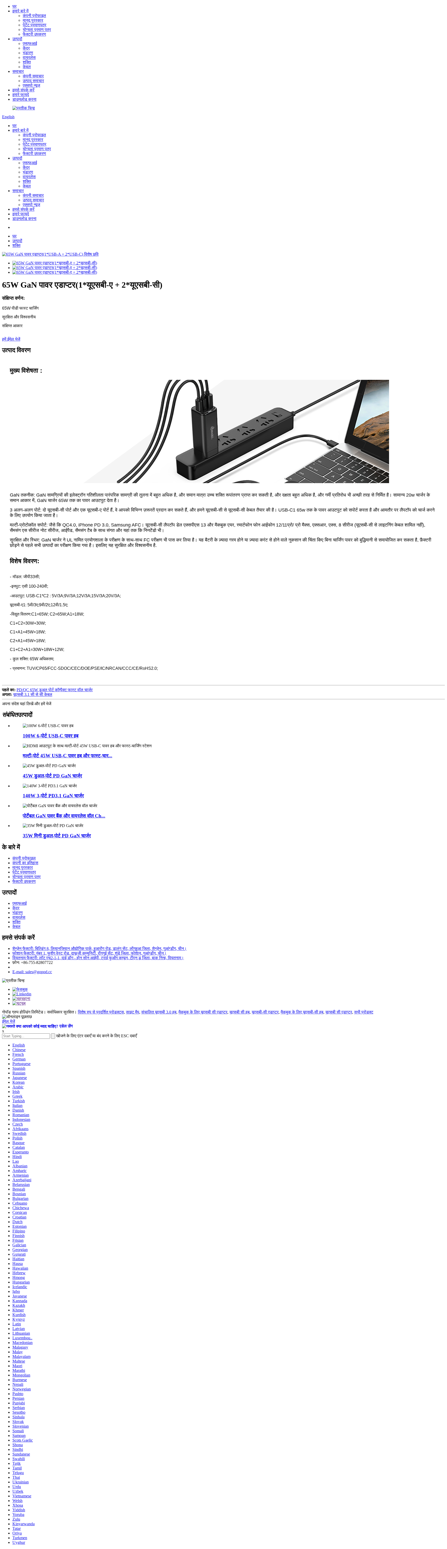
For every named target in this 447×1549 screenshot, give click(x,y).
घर (14, 6)
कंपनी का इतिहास (25, 863)
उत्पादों (17, 39)
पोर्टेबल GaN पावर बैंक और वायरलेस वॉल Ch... (64, 816)
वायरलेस (29, 57)
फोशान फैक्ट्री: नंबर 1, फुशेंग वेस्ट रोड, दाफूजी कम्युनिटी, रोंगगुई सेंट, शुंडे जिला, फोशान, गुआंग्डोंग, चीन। (89, 953)
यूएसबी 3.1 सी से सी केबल (32, 694)
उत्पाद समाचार (33, 80)
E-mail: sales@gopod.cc (32, 972)
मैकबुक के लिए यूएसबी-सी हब (302, 1012)
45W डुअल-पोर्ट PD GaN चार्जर (52, 776)
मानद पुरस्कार (33, 20)
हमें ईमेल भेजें (11, 339)
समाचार (18, 71)
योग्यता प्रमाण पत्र (37, 29)
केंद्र (26, 48)
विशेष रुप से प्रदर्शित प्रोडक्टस (101, 1012)
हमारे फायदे (20, 94)
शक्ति (27, 62)
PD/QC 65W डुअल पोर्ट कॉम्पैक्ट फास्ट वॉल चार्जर (55, 690)
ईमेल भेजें (8, 1021)
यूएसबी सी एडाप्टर (338, 1012)
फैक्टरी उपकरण (34, 34)
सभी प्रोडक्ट (363, 1012)
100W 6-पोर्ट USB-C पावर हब (50, 735)
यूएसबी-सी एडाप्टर (265, 1012)
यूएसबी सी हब (239, 1012)
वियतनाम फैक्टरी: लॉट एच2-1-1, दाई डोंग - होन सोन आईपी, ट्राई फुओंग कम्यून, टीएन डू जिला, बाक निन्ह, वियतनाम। (98, 958)
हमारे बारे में (20, 11)
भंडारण (28, 53)
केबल (27, 67)
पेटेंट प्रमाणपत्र (34, 25)
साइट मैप (132, 1012)
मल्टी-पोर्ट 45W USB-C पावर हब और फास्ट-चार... (67, 755)
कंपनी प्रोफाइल (34, 15)
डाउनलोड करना (24, 99)
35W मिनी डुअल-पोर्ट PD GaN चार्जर (57, 835)
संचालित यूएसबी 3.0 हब (158, 1012)
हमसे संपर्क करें (23, 90)
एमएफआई (30, 43)
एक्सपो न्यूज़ (31, 85)
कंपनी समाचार (33, 76)
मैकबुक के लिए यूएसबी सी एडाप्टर (202, 1012)
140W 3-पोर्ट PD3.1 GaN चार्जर (53, 795)
